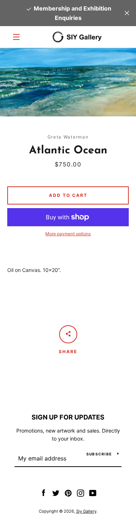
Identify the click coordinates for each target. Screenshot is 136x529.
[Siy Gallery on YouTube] (92, 492)
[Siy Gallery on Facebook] (43, 492)
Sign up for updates (68, 417)
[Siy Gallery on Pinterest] (68, 492)
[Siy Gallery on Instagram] (80, 492)
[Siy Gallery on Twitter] (55, 492)
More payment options (68, 233)
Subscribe (99, 454)
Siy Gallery (86, 511)
